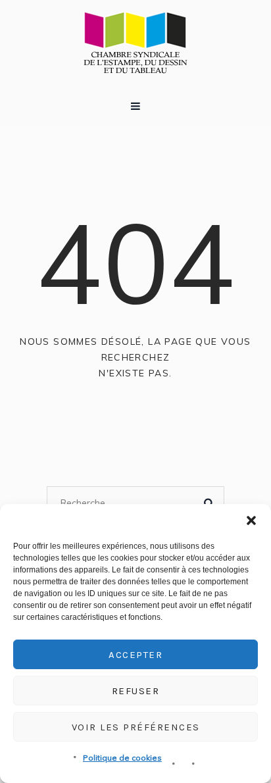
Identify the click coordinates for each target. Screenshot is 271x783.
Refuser (136, 691)
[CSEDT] (135, 42)
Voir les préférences (136, 727)
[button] (251, 520)
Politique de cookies (122, 758)
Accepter (135, 655)
